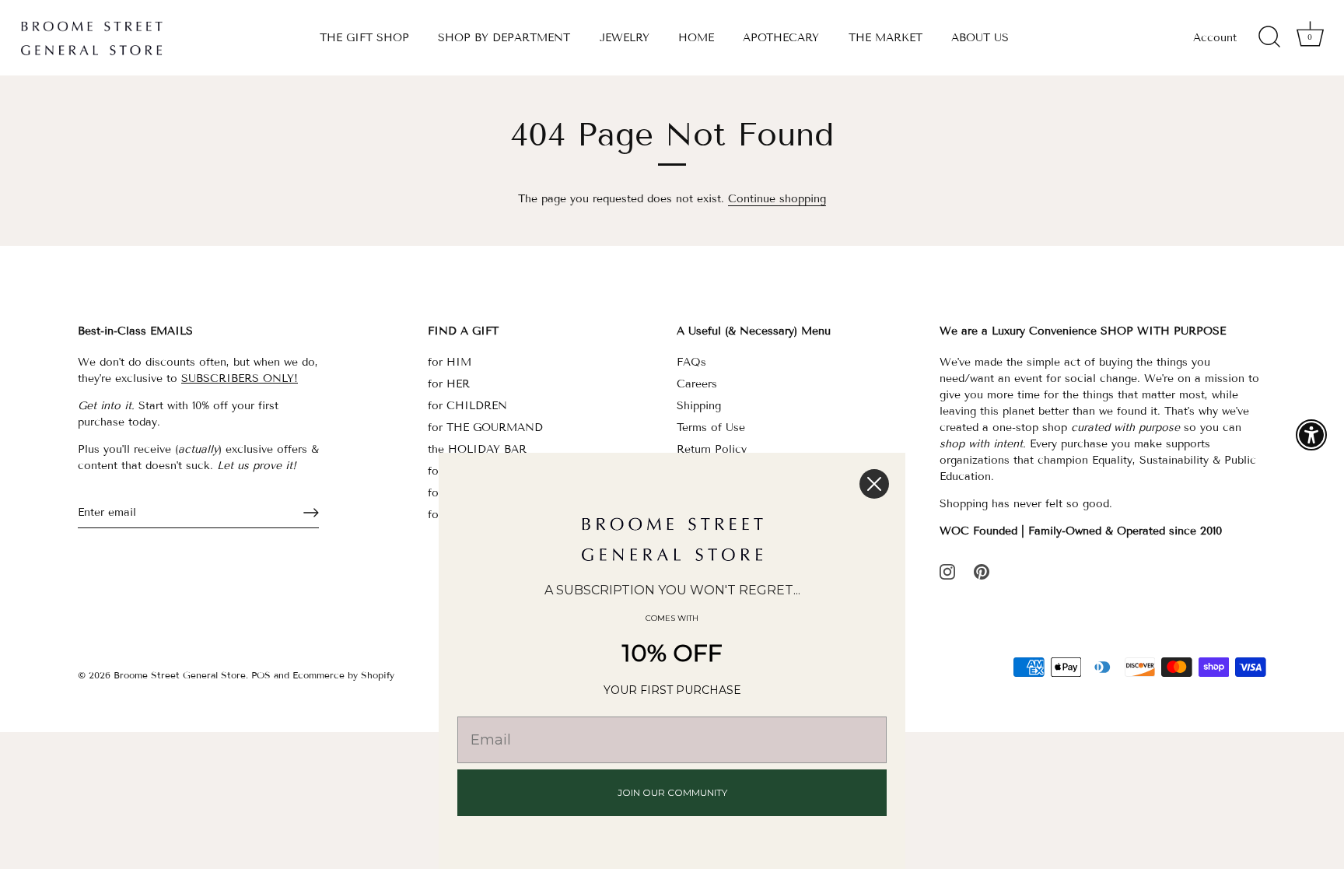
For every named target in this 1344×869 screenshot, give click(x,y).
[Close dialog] (874, 483)
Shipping (699, 405)
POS (261, 675)
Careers (697, 384)
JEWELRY (624, 37)
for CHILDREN (467, 405)
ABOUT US (980, 37)
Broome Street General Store (180, 675)
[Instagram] (947, 570)
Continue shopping (777, 198)
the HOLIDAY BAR (477, 449)
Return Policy (712, 449)
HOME (696, 37)
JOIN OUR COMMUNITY (672, 792)
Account (1215, 37)
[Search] (1269, 37)
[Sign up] (311, 512)
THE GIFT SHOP (364, 37)
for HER (449, 384)
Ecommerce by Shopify (343, 675)
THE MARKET (885, 37)
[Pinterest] (981, 570)
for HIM (449, 362)
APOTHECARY (781, 37)
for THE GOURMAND (485, 427)
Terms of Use (711, 427)
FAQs (691, 362)
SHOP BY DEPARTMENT (504, 37)
